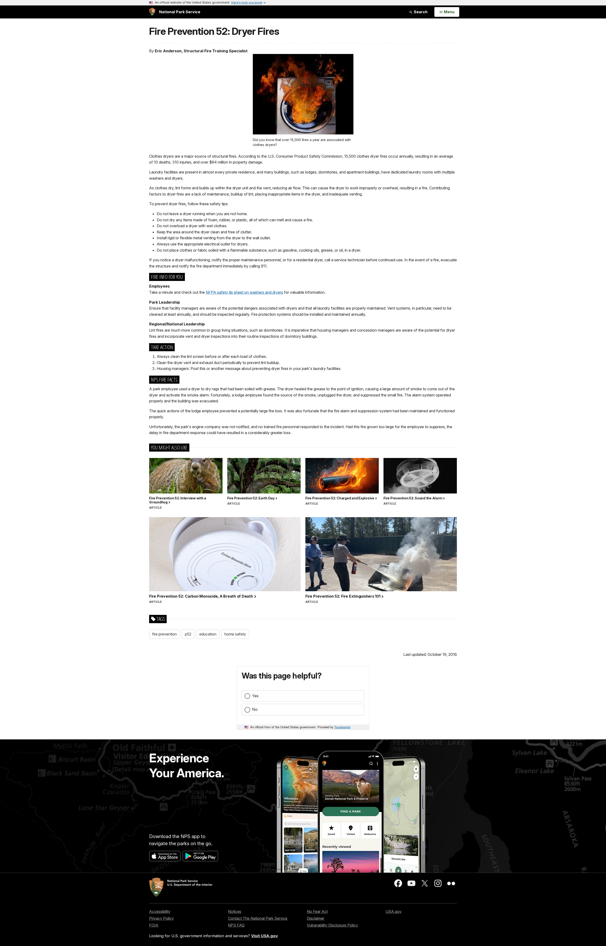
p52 (188, 634)
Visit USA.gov (264, 935)
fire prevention (164, 634)
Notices (234, 911)
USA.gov (393, 911)
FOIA (153, 925)
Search (420, 11)
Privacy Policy (161, 918)
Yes (255, 695)
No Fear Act (317, 911)
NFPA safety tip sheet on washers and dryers (244, 292)
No (255, 709)
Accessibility (159, 911)
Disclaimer (315, 918)
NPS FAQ (236, 925)
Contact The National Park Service (257, 918)
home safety (235, 634)
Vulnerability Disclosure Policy (332, 925)
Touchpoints (342, 727)
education (207, 634)
